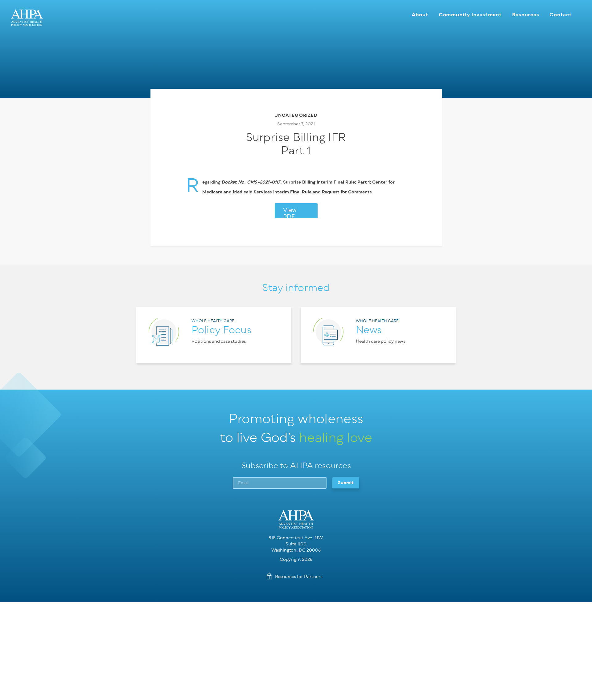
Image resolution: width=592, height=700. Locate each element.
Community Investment (470, 14)
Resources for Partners (298, 576)
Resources (525, 14)
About (420, 14)
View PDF (290, 212)
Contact (560, 14)
